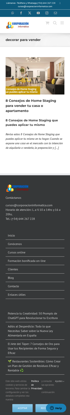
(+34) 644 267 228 (23, 219)
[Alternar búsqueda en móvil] (55, 23)
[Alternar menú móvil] (62, 23)
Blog (11, 278)
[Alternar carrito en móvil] (47, 23)
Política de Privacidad (36, 384)
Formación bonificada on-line (27, 261)
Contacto (13, 286)
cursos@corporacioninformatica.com (35, 6)
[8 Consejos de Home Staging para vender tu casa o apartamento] (35, 75)
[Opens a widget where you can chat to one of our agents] (56, 408)
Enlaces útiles (17, 294)
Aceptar (22, 408)
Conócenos (15, 244)
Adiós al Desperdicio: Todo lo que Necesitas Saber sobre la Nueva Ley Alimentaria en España (30, 330)
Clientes (13, 269)
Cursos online (16, 252)
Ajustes (59, 381)
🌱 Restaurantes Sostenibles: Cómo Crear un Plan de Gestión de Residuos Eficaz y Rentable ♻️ (34, 365)
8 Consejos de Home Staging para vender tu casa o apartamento (31, 106)
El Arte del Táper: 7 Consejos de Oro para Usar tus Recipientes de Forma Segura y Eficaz (34, 348)
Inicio (11, 235)
